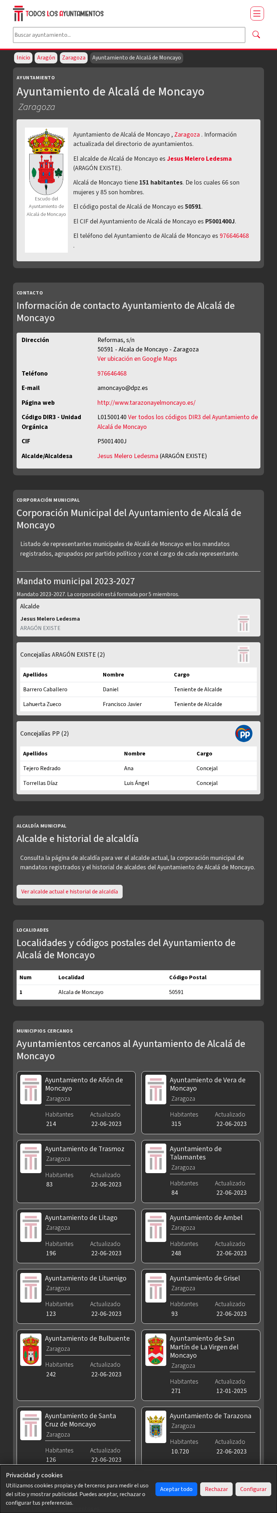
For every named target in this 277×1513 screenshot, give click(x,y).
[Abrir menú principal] (257, 13)
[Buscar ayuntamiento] (256, 35)
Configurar (253, 1489)
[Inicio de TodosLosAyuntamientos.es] (129, 13)
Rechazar (216, 1489)
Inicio (23, 58)
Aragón (46, 58)
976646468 (234, 235)
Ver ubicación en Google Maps (137, 358)
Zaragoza (73, 58)
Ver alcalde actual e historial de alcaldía (69, 892)
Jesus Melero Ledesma (199, 158)
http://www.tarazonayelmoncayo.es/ (146, 402)
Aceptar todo (176, 1489)
